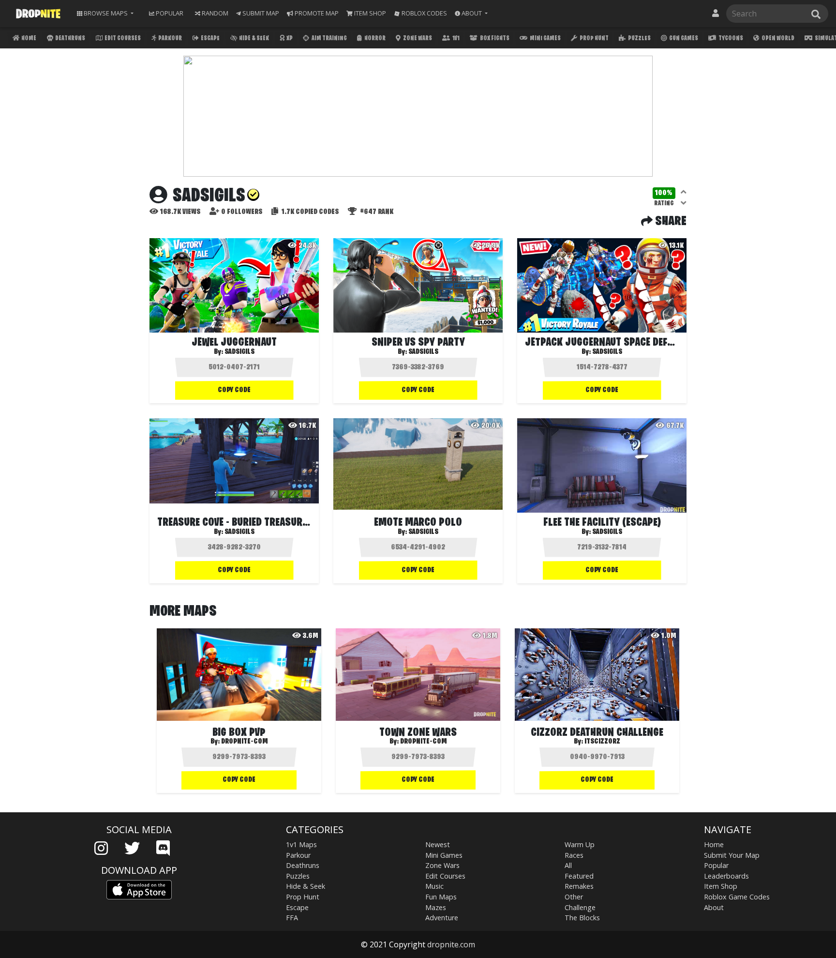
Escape (210, 38)
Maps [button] (105, 13)
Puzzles (639, 38)
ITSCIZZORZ (602, 741)
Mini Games (545, 38)
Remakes (579, 886)
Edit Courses (122, 38)
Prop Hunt (594, 38)
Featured (579, 876)
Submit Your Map (732, 855)
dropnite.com (451, 944)
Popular (716, 865)
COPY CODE (234, 390)
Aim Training (329, 38)
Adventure (441, 917)
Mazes (435, 907)
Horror (374, 38)
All (568, 865)
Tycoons (730, 38)
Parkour (169, 38)
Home (28, 38)
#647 (375, 212)
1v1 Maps (301, 844)
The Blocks (582, 917)
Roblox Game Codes (737, 896)
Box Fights (494, 38)
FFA (292, 917)
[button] (471, 13)
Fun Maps (441, 896)
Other (574, 896)
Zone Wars (417, 38)
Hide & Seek (253, 38)
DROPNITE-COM (244, 741)
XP (289, 38)
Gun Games (683, 38)
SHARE (670, 221)
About (714, 907)
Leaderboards (726, 876)
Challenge (580, 907)
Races (574, 855)
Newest (437, 844)
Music (434, 886)
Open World (777, 38)
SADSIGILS (239, 352)
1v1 (455, 38)
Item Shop (720, 886)
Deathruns (69, 38)
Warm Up (580, 844)
